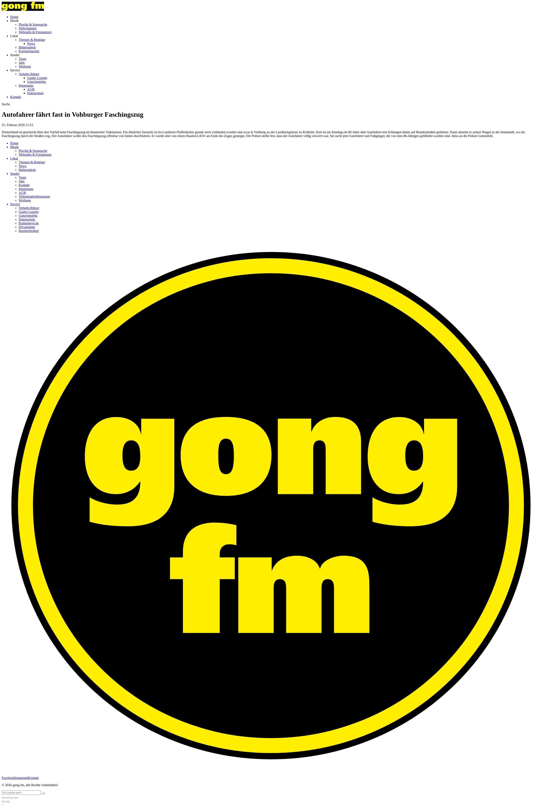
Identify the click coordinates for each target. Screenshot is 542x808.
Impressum (26, 85)
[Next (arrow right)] (7, 801)
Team (22, 59)
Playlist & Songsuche (33, 24)
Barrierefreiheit (29, 231)
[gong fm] (23, 9)
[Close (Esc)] (3, 797)
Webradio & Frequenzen (35, 32)
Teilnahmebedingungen (34, 196)
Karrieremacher (29, 51)
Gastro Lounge (37, 78)
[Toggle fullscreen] (12, 797)
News (31, 43)
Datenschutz (35, 93)
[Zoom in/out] (16, 797)
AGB (31, 89)
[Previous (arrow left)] (3, 801)
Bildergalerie (27, 47)
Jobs (22, 62)
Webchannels (27, 28)
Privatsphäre (27, 227)
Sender (14, 173)
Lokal (14, 158)
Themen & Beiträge (32, 40)
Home (14, 17)
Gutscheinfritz (36, 81)
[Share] (7, 797)
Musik (14, 147)
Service (15, 204)
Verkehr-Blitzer (29, 74)
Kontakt (15, 97)
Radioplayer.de (29, 223)
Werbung (25, 66)
